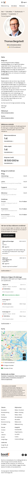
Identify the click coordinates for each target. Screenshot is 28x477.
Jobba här (3, 434)
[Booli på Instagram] (23, 455)
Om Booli (3, 430)
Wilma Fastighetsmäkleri (14, 45)
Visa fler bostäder (5, 323)
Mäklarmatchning (5, 6)
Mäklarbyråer (22, 6)
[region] (14, 346)
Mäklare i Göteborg (19, 412)
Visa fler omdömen (5, 270)
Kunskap (3, 414)
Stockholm (4, 14)
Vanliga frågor (4, 439)
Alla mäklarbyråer (18, 417)
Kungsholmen (12, 14)
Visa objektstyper (8, 141)
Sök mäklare (14, 6)
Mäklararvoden (18, 422)
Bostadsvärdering (5, 412)
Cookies (16, 436)
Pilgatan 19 (5, 284)
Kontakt (3, 437)
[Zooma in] (24, 355)
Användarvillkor (18, 429)
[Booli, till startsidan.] (5, 2)
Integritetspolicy (18, 432)
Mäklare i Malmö (18, 414)
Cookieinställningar (19, 439)
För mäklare (3, 424)
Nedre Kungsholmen (20, 376)
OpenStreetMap (5, 359)
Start (2, 11)
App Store (3, 447)
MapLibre (9, 359)
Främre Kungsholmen (6, 379)
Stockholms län (19, 11)
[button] (5, 339)
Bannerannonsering (5, 422)
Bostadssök (3, 410)
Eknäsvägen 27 (6, 299)
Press (2, 432)
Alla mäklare (17, 419)
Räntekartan (4, 417)
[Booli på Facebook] (26, 455)
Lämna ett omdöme (8, 235)
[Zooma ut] (24, 358)
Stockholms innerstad (15, 377)
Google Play (4, 445)
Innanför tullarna (5, 377)
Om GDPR (17, 434)
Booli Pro (3, 419)
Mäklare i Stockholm (19, 410)
